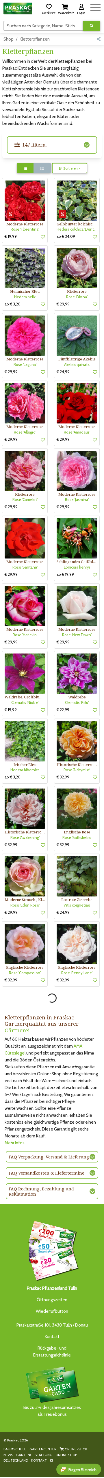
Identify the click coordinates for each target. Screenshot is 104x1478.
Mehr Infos (15, 1142)
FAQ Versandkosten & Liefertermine (46, 1173)
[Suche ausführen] (91, 26)
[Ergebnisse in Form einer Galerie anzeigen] (25, 168)
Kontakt (52, 1336)
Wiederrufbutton (52, 1311)
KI (51, 1460)
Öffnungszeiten (52, 1299)
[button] (49, 8)
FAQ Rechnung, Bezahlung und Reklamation (41, 1191)
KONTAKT (39, 1460)
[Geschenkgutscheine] (52, 1249)
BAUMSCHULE (14, 1449)
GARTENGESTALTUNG (34, 1455)
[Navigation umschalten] (95, 6)
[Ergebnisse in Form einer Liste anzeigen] (42, 168)
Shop (8, 39)
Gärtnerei (17, 1030)
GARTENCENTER (43, 1449)
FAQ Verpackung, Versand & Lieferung (49, 1157)
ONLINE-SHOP (75, 1449)
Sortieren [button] (70, 168)
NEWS (8, 1455)
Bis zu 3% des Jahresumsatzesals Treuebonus (52, 1411)
